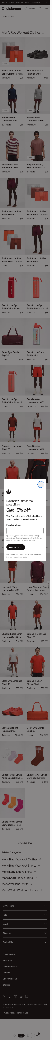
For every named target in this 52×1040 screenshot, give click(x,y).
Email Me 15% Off (15, 547)
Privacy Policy (11, 540)
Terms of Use (21, 538)
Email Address (13, 525)
